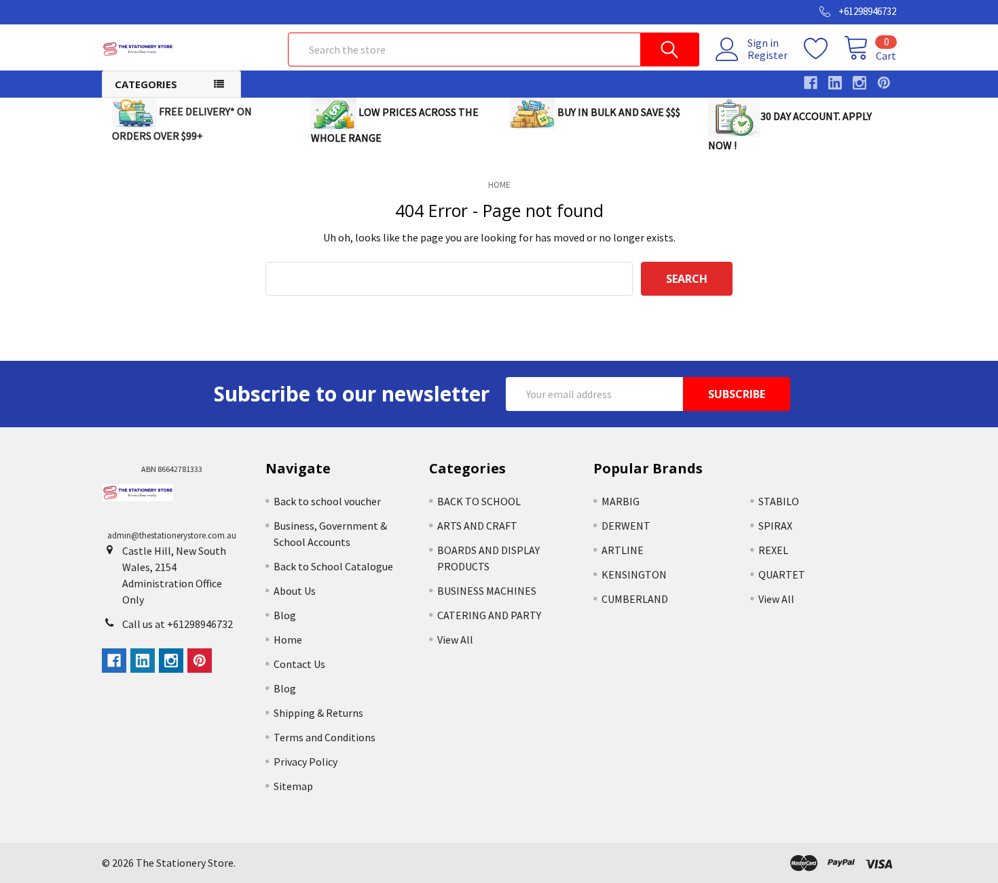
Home (288, 639)
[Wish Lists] (824, 48)
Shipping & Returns (318, 713)
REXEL (773, 550)
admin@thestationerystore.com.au (171, 535)
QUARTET (781, 574)
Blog (285, 615)
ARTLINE (623, 550)
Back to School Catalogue (333, 566)
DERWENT (626, 525)
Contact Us (299, 664)
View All (455, 639)
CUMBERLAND (635, 599)
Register (767, 55)
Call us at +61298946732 (177, 624)
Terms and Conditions (324, 737)
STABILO (778, 501)
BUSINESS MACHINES (486, 590)
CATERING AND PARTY (489, 615)
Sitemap (293, 786)
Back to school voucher (327, 501)
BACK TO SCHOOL (479, 501)
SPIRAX (775, 525)
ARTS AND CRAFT (477, 525)
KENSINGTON (634, 574)
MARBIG (621, 501)
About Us (295, 590)
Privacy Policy (305, 761)
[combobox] (493, 49)
